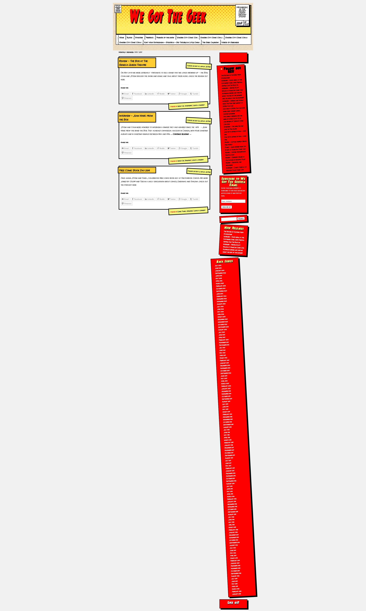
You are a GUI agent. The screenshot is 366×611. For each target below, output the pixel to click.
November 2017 (229, 450)
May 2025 (218, 278)
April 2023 (220, 314)
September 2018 (228, 424)
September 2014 (234, 542)
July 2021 (222, 347)
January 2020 (226, 388)
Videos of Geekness (230, 42)
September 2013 (236, 573)
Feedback (150, 37)
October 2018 (227, 422)
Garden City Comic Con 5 (130, 42)
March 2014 (234, 558)
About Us (180, 106)
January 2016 (231, 501)
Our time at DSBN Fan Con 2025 (234, 108)
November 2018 (228, 419)
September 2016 (231, 480)
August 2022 (222, 329)
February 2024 (221, 296)
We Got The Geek (168, 16)
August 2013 (235, 576)
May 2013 (235, 583)
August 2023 (221, 304)
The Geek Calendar (210, 42)
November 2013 (235, 568)
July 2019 (225, 404)
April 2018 (227, 437)
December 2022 (223, 319)
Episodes (139, 37)
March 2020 (225, 383)
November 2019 (226, 393)
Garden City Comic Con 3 (236, 37)
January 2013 (236, 594)
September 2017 (230, 455)
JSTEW (208, 66)
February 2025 (221, 285)
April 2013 (235, 586)
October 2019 (226, 396)
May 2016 (230, 491)
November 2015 (232, 506)
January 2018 (228, 445)
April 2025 (219, 281)
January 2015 (233, 532)
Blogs (129, 37)
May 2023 (220, 311)
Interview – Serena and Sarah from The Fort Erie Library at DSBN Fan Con (232, 103)
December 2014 (234, 534)
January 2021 (224, 363)
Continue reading (182, 134)
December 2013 (235, 565)
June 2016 (230, 488)
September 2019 (227, 398)
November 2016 (231, 475)
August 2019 (226, 401)
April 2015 (231, 524)
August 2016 (230, 483)
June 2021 (222, 350)
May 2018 (227, 435)
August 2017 (229, 458)
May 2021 (222, 352)
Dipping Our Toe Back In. (230, 85)
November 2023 (222, 301)
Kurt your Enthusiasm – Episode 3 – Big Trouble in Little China (171, 42)
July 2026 (218, 265)
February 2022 (224, 339)
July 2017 (228, 460)
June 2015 (231, 519)
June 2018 (227, 432)
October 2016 (230, 478)
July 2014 (233, 547)
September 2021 (224, 345)
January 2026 (219, 270)
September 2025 (220, 273)
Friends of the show (165, 37)
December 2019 (226, 391)
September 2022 (223, 327)
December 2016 (230, 473)
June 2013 (234, 581)
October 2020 (225, 370)
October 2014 (233, 540)
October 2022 (222, 324)
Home (121, 37)
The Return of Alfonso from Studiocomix (233, 232)
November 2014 (234, 537)
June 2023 (220, 309)
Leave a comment (199, 105)
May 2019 (225, 409)
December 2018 (227, 416)
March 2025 (220, 283)
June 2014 (233, 550)
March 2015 (232, 527)
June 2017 (228, 463)
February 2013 (236, 591)
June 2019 (225, 406)
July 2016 (229, 486)
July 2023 (220, 306)
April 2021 (223, 355)
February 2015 (233, 529)
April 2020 (224, 381)
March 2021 (223, 358)
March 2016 (231, 496)
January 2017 (230, 470)
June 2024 (219, 293)
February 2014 (235, 560)
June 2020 (224, 376)
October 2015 (232, 509)
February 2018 (229, 442)
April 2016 (230, 494)
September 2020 (225, 373)
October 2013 (235, 570)
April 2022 (222, 337)
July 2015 (231, 517)
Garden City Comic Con (187, 37)
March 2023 (222, 316)
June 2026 (218, 268)
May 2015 (231, 522)
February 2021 (224, 360)
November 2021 (224, 342)
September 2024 (221, 291)
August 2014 (233, 545)
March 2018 (228, 440)
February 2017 (230, 468)
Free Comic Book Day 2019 (134, 170)
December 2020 (225, 365)
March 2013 (235, 588)
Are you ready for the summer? (233, 98)
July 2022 (221, 332)
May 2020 (224, 378)
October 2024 (220, 288)
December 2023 (222, 298)
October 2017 (229, 452)
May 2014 (233, 553)
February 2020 (226, 386)
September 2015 (233, 511)
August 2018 (227, 427)
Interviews (188, 105)
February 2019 (227, 414)
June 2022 (221, 334)
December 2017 (229, 447)
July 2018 (226, 429)
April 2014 (233, 555)
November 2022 (223, 321)
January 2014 (234, 563)
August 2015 (232, 514)
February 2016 (231, 499)
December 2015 (232, 504)
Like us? (233, 602)
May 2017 (228, 465)
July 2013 (234, 578)
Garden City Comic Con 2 (211, 37)
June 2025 (218, 275)
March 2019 (226, 411)
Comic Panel (181, 211)
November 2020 (225, 368)
